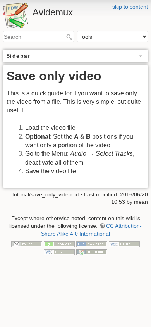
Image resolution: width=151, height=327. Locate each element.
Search (70, 37)
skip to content (130, 6)
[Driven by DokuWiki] (91, 251)
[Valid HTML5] (124, 244)
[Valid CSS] (59, 251)
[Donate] (59, 244)
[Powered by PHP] (91, 244)
